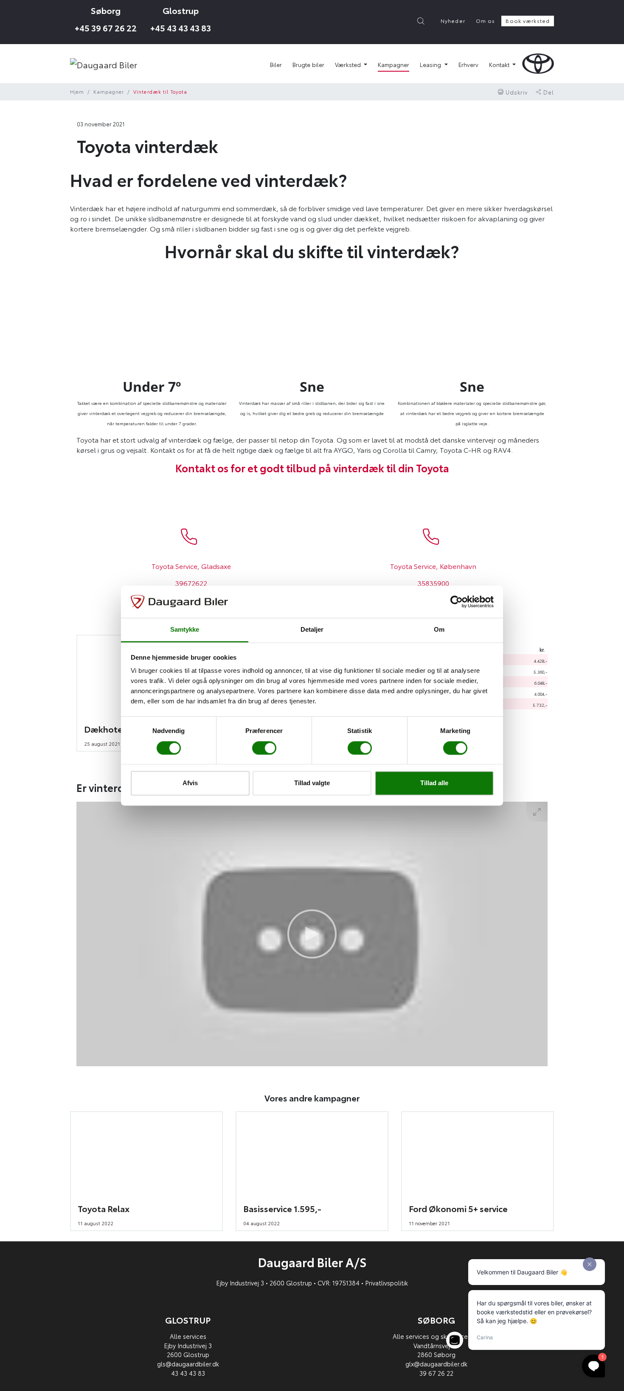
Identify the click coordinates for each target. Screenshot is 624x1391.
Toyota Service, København (433, 566)
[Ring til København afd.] (431, 537)
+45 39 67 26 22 (106, 27)
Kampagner (393, 64)
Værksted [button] (349, 64)
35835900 (433, 583)
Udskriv (516, 92)
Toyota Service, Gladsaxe (191, 566)
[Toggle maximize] (537, 812)
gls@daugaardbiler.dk (188, 1363)
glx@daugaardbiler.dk (436, 1363)
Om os (485, 20)
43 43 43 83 (188, 1373)
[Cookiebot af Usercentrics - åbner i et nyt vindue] (456, 601)
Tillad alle (434, 783)
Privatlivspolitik (386, 1282)
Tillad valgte (312, 783)
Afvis (190, 783)
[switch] (264, 748)
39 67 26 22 (436, 1373)
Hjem (77, 91)
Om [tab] (439, 629)
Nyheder (453, 20)
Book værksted (528, 20)
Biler (276, 64)
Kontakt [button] (500, 64)
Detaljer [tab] (312, 629)
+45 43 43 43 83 (180, 27)
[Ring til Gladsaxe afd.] (189, 537)
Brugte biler (308, 64)
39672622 (191, 583)
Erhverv (468, 64)
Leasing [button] (431, 64)
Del (548, 92)
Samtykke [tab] (185, 629)
